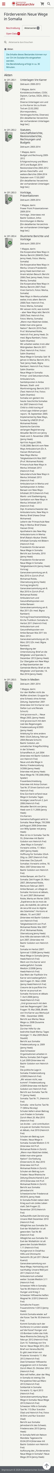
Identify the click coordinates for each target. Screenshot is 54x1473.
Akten (10, 49)
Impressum (7, 1469)
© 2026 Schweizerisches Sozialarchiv (32, 1469)
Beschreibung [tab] (13, 28)
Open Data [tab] (12, 33)
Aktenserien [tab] (31, 28)
